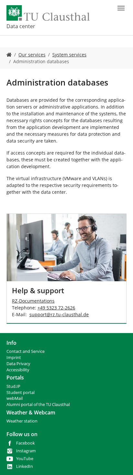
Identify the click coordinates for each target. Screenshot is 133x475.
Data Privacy (18, 363)
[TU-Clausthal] (48, 13)
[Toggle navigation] (121, 8)
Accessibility (17, 370)
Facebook (25, 443)
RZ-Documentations (33, 301)
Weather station (21, 421)
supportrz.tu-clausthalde (59, 314)
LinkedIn (24, 466)
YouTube (24, 458)
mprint (14, 357)
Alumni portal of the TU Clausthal (38, 404)
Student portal (20, 392)
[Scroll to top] (120, 462)
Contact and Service (25, 351)
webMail (14, 398)
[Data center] (9, 55)
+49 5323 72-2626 (56, 308)
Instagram (26, 451)
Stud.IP (13, 386)
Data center (20, 26)
